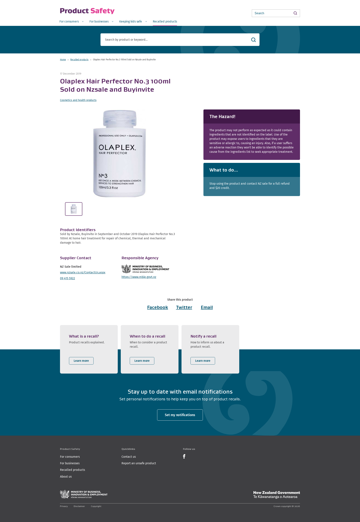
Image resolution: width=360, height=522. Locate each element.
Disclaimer (79, 506)
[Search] (295, 13)
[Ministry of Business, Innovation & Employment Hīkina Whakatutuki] (84, 494)
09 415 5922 (67, 278)
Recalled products (79, 59)
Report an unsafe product (139, 463)
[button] (119, 153)
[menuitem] (71, 21)
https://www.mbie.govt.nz (139, 277)
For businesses (70, 463)
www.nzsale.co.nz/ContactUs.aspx (82, 272)
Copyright (96, 506)
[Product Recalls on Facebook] (184, 456)
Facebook (157, 307)
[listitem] (89, 349)
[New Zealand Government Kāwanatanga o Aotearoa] (276, 495)
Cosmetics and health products (78, 100)
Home (63, 59)
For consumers (70, 457)
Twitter (184, 307)
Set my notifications (180, 415)
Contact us (129, 457)
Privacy (64, 506)
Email (207, 307)
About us (66, 476)
